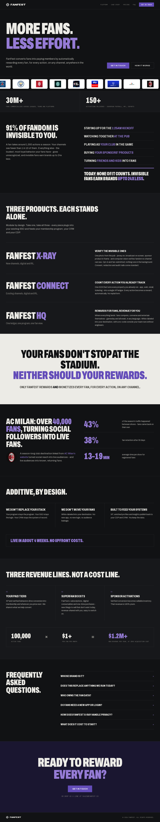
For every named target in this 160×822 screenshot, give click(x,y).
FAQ (134, 5)
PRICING (126, 5)
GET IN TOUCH (146, 5)
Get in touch (118, 66)
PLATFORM (104, 5)
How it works (142, 66)
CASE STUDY (115, 5)
